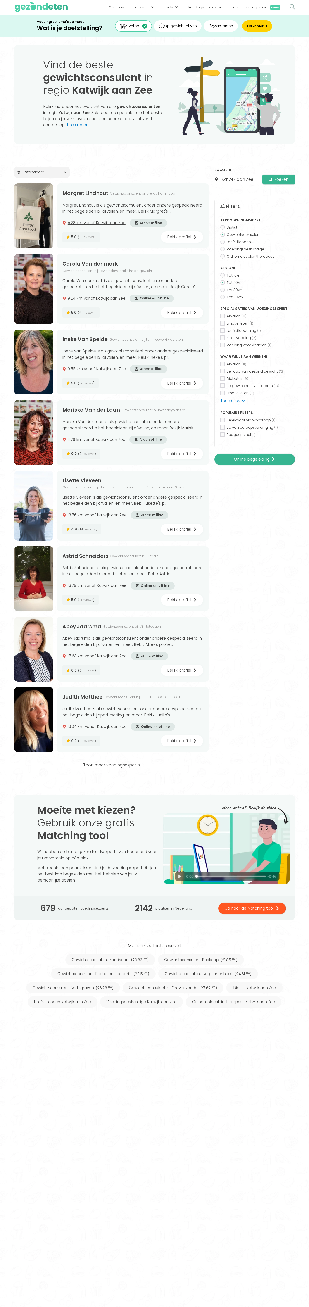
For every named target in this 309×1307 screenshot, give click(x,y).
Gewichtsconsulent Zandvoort (110, 959)
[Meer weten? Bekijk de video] (226, 848)
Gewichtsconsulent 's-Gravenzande (173, 988)
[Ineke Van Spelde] (33, 362)
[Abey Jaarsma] (33, 649)
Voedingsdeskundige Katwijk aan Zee (141, 1002)
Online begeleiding (252, 459)
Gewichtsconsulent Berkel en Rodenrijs (103, 974)
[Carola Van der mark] (33, 289)
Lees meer (77, 125)
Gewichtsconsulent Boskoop (201, 959)
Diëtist (232, 227)
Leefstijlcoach (239, 242)
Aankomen (223, 26)
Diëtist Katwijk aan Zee (254, 988)
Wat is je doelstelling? (69, 28)
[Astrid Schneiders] (33, 578)
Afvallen (132, 26)
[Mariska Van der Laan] (33, 432)
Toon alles (230, 400)
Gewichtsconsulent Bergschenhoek (208, 974)
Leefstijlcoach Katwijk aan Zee (62, 1002)
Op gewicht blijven (180, 26)
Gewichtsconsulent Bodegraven (73, 988)
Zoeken (281, 179)
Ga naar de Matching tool (249, 908)
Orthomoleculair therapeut (250, 256)
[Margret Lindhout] (33, 215)
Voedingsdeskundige (245, 249)
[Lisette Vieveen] (33, 506)
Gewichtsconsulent (244, 234)
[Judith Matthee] (33, 719)
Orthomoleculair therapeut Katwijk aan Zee (233, 1002)
